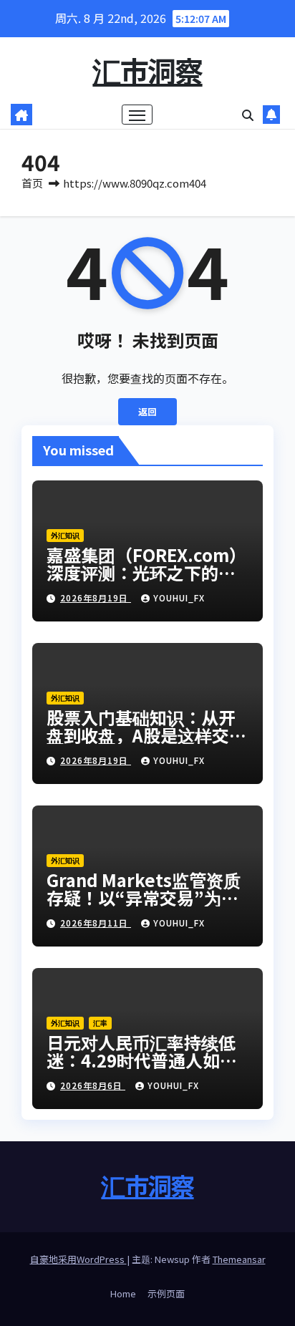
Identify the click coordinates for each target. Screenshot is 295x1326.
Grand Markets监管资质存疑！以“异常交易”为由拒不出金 (144, 897)
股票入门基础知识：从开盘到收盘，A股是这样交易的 (146, 735)
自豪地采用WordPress (78, 1259)
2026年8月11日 (95, 922)
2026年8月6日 (92, 1085)
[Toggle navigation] (137, 115)
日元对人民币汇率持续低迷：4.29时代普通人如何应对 (142, 1060)
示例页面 (166, 1293)
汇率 (100, 1022)
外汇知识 (65, 535)
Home (123, 1293)
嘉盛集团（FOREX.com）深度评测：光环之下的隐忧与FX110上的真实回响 (146, 572)
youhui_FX (179, 597)
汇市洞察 (147, 70)
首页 (32, 182)
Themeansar (239, 1259)
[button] (247, 114)
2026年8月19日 (95, 597)
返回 (147, 411)
